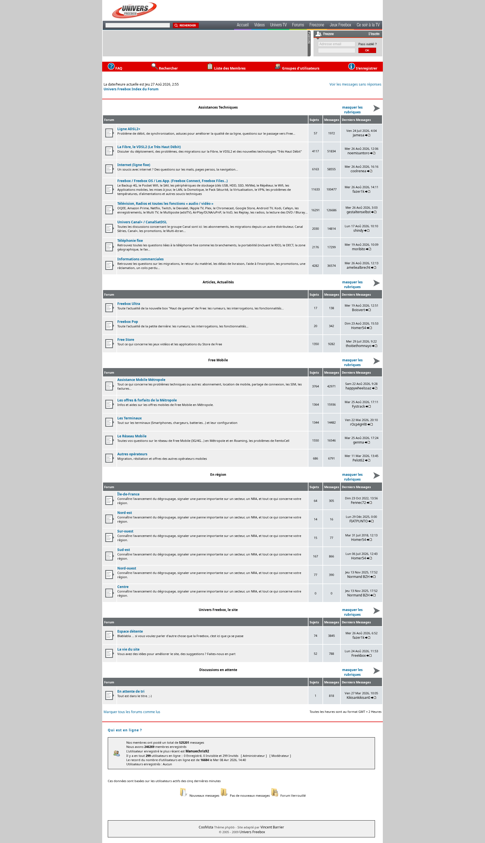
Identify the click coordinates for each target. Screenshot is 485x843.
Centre (123, 586)
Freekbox (358, 655)
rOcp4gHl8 (358, 424)
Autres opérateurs (132, 454)
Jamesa (358, 135)
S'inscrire (374, 34)
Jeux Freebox (340, 25)
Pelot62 (358, 460)
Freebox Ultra (128, 303)
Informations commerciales (140, 259)
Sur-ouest (125, 531)
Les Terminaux (129, 418)
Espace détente (130, 631)
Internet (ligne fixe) (133, 164)
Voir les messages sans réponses (355, 84)
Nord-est (124, 512)
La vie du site (128, 649)
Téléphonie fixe (130, 240)
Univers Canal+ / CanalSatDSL (142, 222)
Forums (298, 25)
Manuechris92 (197, 751)
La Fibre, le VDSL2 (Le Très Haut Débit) (149, 146)
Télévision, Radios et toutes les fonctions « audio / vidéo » (165, 203)
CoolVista (206, 827)
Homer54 (358, 327)
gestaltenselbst (358, 212)
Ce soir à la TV (368, 25)
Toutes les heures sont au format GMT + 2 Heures (345, 711)
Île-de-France (128, 494)
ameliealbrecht (358, 267)
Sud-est (123, 549)
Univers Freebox (252, 832)
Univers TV (278, 25)
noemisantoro (358, 153)
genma (358, 442)
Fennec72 (358, 502)
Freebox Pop (127, 321)
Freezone (317, 25)
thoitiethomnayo (358, 345)
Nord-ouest (126, 568)
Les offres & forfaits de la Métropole (147, 400)
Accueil (243, 25)
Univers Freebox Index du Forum (131, 89)
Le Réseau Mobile (132, 436)
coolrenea (358, 171)
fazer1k (358, 191)
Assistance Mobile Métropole (141, 379)
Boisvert (358, 309)
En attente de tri (131, 691)
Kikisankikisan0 (358, 697)
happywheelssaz (358, 388)
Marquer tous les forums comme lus (132, 711)
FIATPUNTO (358, 521)
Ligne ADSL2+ (128, 129)
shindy (358, 230)
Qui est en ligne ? (125, 730)
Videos (259, 25)
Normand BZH (358, 576)
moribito (358, 249)
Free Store (125, 339)
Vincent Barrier (272, 827)
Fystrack (358, 406)
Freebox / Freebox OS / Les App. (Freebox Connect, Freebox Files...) (172, 180)
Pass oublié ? (367, 44)
